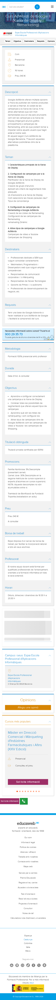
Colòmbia (28, 943)
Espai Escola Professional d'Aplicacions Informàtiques (32, 34)
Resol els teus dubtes (28, 899)
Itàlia (28, 947)
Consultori (28, 908)
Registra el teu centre (28, 883)
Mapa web (28, 866)
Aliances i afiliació (28, 852)
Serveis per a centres (28, 873)
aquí (32, 983)
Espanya (28, 936)
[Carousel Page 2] (20, 791)
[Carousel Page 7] (33, 791)
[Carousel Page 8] (36, 791)
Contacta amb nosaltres (28, 861)
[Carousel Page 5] (28, 791)
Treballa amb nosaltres (28, 857)
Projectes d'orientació (28, 904)
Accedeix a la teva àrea (28, 887)
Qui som (28, 837)
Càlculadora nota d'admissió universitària (28, 918)
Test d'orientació (28, 894)
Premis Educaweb (28, 878)
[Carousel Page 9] (39, 791)
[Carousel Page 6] (30, 791)
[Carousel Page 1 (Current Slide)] (17, 791)
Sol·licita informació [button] (28, 781)
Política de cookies (28, 847)
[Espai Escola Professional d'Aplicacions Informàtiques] (7, 33)
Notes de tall (28, 913)
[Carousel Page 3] (22, 791)
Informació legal (28, 842)
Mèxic (28, 951)
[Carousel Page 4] (25, 791)
